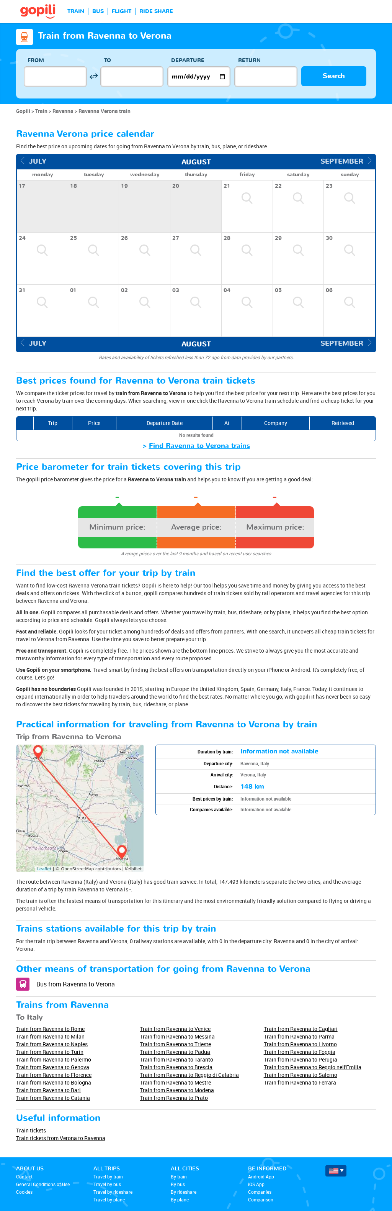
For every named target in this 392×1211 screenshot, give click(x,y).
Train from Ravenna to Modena (177, 1090)
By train (179, 1176)
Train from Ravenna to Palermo (53, 1059)
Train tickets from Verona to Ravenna (60, 1138)
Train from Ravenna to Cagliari (301, 1028)
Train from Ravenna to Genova (52, 1067)
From (36, 60)
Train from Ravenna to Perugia (300, 1059)
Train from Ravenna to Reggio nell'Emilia (312, 1067)
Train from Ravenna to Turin (49, 1051)
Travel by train (108, 1176)
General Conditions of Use (43, 1184)
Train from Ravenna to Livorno (300, 1044)
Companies (259, 1192)
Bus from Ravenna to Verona (75, 984)
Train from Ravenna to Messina (177, 1036)
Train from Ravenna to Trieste (175, 1044)
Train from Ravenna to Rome (50, 1028)
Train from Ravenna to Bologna (53, 1082)
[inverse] (93, 76)
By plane (180, 1199)
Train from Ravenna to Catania (53, 1097)
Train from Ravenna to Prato (174, 1097)
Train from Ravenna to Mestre (175, 1082)
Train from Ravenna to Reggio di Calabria (189, 1074)
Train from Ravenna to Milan (50, 1036)
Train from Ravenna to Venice (175, 1028)
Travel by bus (107, 1184)
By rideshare (183, 1192)
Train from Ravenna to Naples (52, 1044)
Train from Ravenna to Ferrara (300, 1082)
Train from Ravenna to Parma (299, 1036)
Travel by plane (109, 1199)
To (107, 60)
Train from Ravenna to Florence (53, 1074)
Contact (24, 1176)
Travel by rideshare (112, 1192)
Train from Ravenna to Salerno (300, 1074)
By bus (178, 1184)
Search (334, 76)
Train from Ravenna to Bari (48, 1090)
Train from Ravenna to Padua (175, 1051)
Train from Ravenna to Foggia (299, 1051)
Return (249, 60)
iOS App (256, 1184)
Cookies (24, 1192)
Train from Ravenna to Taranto (176, 1059)
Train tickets (31, 1130)
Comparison (260, 1199)
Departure (187, 60)
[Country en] (335, 1171)
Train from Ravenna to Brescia (176, 1067)
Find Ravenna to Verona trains (199, 446)
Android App (261, 1176)
